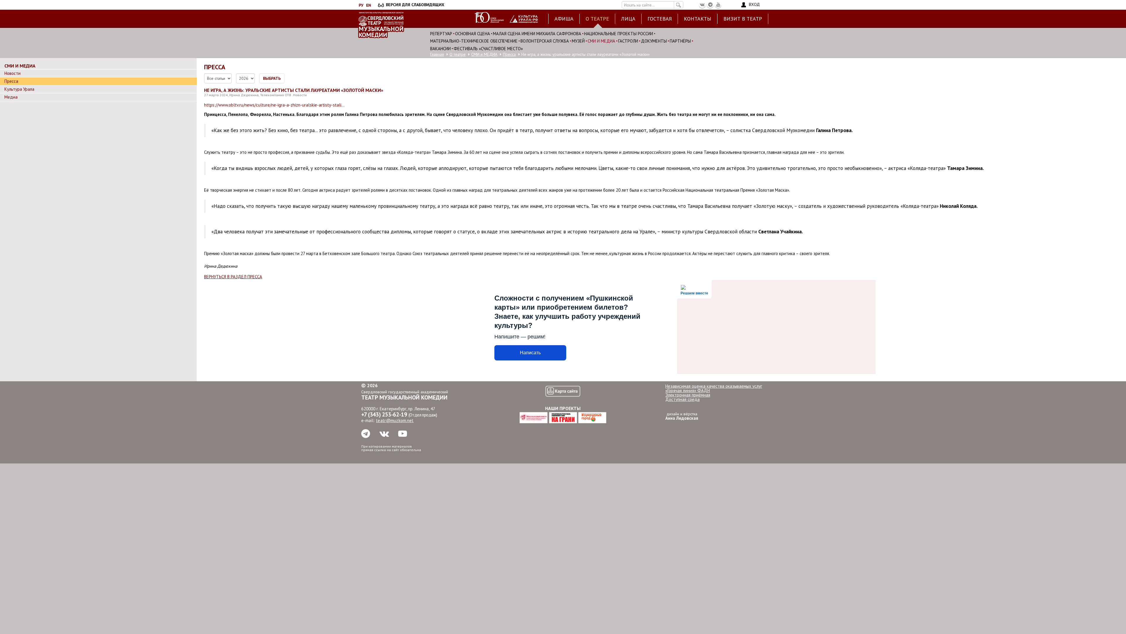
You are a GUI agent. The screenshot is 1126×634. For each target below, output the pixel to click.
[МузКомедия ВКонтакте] (702, 4)
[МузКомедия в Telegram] (710, 4)
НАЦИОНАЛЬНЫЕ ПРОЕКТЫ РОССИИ (618, 33)
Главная (437, 54)
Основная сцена (472, 33)
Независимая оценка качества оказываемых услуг (713, 386)
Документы (654, 41)
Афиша (564, 18)
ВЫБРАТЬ (272, 78)
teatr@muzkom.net (394, 420)
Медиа (11, 97)
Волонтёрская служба (544, 41)
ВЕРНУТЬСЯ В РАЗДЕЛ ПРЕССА (233, 276)
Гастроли (628, 41)
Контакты (697, 18)
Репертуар (441, 33)
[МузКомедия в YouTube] (718, 4)
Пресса (509, 54)
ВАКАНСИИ (440, 48)
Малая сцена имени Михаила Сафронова (537, 33)
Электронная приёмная (687, 395)
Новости (12, 73)
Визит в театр (742, 18)
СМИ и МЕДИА (601, 41)
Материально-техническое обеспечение (474, 41)
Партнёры (680, 41)
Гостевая (659, 18)
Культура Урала (19, 89)
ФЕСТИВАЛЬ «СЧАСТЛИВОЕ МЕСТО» (488, 48)
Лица (628, 18)
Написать (530, 352)
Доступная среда (682, 399)
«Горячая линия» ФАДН (687, 390)
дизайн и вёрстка (681, 416)
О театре (597, 18)
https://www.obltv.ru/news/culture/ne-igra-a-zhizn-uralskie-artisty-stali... (274, 105)
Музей (578, 41)
